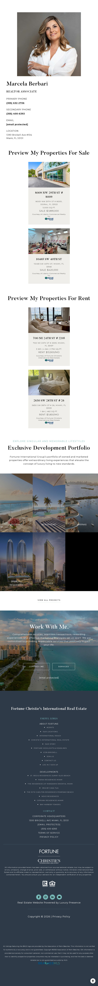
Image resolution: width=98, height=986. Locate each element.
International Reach (50, 736)
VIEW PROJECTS (16, 503)
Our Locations (50, 732)
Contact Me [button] (36, 666)
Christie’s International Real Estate (50, 740)
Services (63, 666)
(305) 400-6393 (15, 113)
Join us (50, 756)
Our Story (50, 744)
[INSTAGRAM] (45, 897)
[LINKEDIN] (52, 897)
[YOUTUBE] (59, 897)
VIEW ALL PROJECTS (49, 600)
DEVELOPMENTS (49, 772)
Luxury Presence (70, 902)
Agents (50, 727)
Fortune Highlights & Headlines (50, 748)
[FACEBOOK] (38, 897)
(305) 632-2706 (15, 103)
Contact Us (50, 760)
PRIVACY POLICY (49, 837)
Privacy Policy (61, 916)
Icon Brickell (50, 752)
